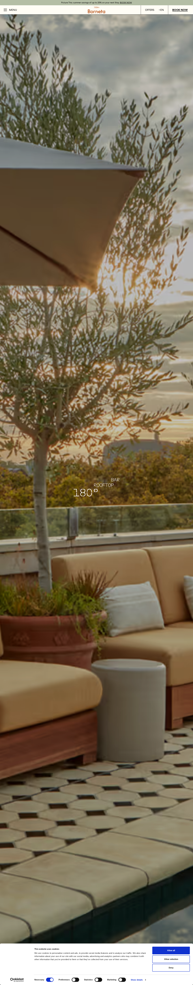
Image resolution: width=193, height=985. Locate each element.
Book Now (180, 9)
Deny (171, 968)
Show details (137, 980)
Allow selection (171, 959)
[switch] (75, 980)
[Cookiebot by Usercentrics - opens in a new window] (17, 980)
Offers (149, 10)
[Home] (96, 9)
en (162, 10)
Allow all (171, 950)
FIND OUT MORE (123, 2)
